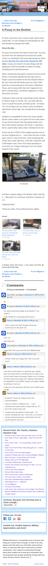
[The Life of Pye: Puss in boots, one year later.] (32, 224)
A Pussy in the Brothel (12, 487)
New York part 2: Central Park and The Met (20, 457)
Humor (12, 265)
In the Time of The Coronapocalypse (18, 452)
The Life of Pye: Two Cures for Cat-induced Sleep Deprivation (10, 233)
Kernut (9, 320)
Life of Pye (37, 265)
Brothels (6, 265)
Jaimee (9, 367)
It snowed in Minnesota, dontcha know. (18, 462)
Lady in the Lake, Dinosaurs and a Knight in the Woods (12, 23)
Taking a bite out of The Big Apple (17, 460)
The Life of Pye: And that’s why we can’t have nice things (11, 254)
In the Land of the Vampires (14, 469)
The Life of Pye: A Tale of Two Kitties (17, 477)
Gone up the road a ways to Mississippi (19, 474)
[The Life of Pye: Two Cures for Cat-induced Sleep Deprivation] (11, 224)
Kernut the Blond (13, 564)
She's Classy (19, 265)
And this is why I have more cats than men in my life (23, 435)
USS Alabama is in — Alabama (15, 482)
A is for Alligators (38, 21)
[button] (24, 167)
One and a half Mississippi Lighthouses (18, 479)
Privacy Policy (39, 564)
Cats (27, 265)
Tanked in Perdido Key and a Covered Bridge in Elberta (24, 455)
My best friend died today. (14, 472)
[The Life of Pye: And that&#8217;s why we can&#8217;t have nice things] (11, 245)
